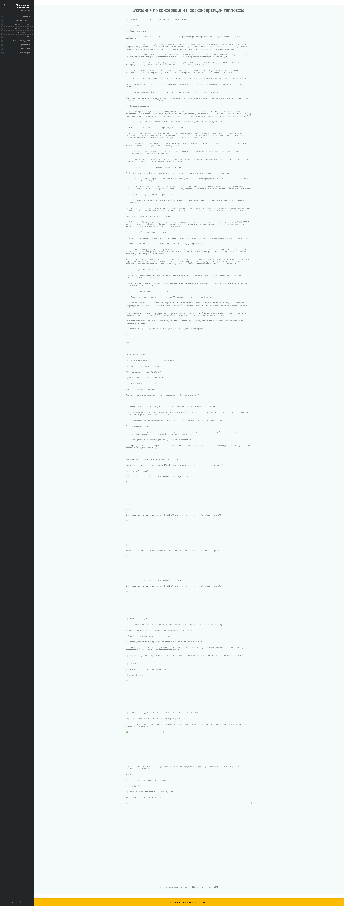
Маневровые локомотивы (23, 6)
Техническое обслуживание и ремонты (174, 887)
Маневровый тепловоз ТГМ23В (205, 887)
